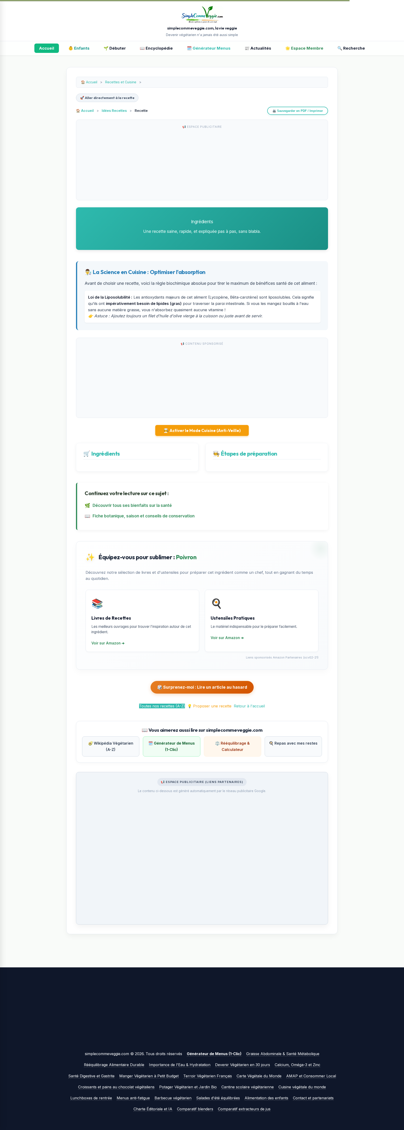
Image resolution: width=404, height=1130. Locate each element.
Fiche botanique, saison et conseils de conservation (144, 515)
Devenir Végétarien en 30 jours (242, 1064)
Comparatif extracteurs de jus (244, 1109)
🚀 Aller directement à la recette (107, 98)
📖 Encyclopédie (156, 48)
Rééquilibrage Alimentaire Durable (114, 1064)
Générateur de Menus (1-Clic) (214, 1053)
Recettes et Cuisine (120, 82)
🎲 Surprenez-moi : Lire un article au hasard (202, 687)
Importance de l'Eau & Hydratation (179, 1064)
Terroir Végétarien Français (207, 1076)
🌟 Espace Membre (304, 48)
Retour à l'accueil (249, 706)
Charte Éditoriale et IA (152, 1109)
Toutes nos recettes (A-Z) (162, 706)
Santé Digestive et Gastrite (91, 1076)
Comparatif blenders (195, 1109)
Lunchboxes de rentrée (91, 1098)
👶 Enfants (79, 48)
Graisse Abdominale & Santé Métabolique (282, 1053)
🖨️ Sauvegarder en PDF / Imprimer (297, 111)
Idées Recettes (114, 111)
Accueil (46, 48)
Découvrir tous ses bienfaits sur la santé (132, 505)
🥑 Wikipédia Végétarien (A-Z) (110, 746)
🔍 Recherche (351, 48)
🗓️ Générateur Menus (209, 48)
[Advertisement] (202, 164)
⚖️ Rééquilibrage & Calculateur (232, 746)
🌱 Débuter (115, 48)
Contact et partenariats (313, 1098)
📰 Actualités (258, 48)
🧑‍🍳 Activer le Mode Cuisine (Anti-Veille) (202, 430)
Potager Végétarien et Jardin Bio (188, 1087)
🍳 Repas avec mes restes (293, 743)
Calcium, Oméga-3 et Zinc (297, 1064)
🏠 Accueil (85, 111)
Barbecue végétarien (173, 1098)
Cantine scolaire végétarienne (247, 1087)
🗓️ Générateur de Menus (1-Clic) (171, 746)
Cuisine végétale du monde (302, 1087)
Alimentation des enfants (266, 1098)
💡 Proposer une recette (209, 706)
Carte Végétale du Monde (259, 1076)
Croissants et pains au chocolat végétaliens (116, 1087)
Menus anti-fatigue (133, 1098)
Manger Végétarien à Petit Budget (149, 1076)
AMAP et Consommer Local (311, 1076)
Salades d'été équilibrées (218, 1098)
